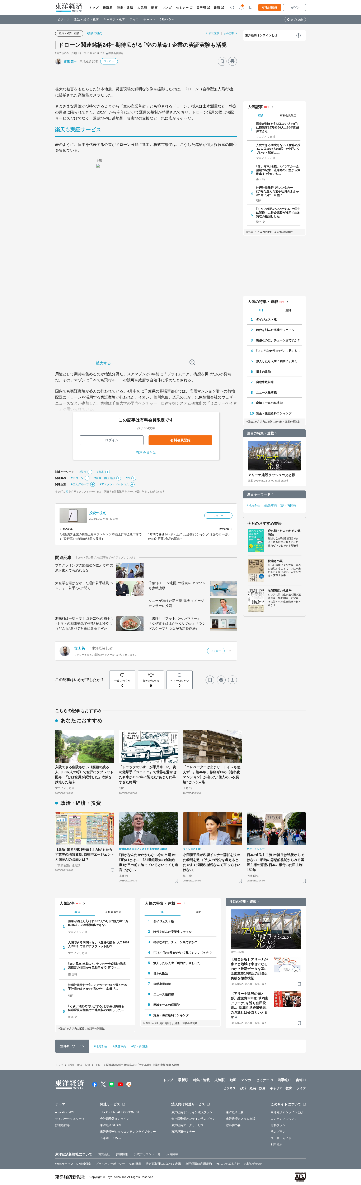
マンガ (167, 7)
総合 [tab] (261, 115)
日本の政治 (263, 371)
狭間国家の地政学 (280, 590)
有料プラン (278, 1125)
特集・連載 (125, 7)
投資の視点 (97, 513)
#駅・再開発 (288, 505)
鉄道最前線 (62, 1125)
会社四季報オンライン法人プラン (193, 1118)
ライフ (134, 19)
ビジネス (63, 19)
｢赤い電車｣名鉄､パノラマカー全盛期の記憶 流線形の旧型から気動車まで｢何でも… (278, 170)
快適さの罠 (275, 561)
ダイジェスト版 (266, 319)
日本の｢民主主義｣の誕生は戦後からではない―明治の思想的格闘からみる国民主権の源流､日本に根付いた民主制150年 (275, 862)
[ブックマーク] (222, 61)
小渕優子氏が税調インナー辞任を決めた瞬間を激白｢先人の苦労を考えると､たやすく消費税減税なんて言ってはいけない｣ (211, 862)
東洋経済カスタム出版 (240, 1118)
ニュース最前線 (266, 392)
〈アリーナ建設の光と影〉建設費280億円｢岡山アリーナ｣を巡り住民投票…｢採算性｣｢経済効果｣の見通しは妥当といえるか (249, 1005)
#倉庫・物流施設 (104, 478)
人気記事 (255, 107)
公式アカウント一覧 (147, 1154)
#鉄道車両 (270, 505)
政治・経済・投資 (86, 19)
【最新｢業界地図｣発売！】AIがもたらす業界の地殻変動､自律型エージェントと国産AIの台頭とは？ (84, 854)
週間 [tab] (288, 310)
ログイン (295, 7)
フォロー (109, 61)
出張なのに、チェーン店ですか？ (278, 340)
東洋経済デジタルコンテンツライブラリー (128, 1131)
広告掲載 (172, 1154)
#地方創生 (254, 505)
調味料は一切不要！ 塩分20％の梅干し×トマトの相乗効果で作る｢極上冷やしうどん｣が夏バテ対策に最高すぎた (84, 623)
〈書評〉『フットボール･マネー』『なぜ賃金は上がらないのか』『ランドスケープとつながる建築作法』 (177, 623)
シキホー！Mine (110, 1138)
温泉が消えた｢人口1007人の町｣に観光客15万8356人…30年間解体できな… (277, 127)
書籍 (217, 7)
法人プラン (278, 1131)
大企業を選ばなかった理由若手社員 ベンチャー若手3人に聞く (84, 585)
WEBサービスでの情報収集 (73, 1163)
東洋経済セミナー (183, 1131)
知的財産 (135, 1163)
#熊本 (100, 471)
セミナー (182, 7)
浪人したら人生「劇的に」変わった (279, 361)
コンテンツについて (284, 1118)
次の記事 (229, 33)
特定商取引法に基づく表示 (163, 1163)
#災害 (82, 471)
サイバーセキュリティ (70, 1118)
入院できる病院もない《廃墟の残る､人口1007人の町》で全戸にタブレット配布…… (278, 148)
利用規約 (276, 1144)
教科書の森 (233, 1125)
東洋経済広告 (235, 1112)
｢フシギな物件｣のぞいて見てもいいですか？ (279, 350)
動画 (154, 7)
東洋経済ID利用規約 (198, 1163)
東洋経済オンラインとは (261, 35)
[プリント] (232, 61)
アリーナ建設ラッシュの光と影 (271, 475)
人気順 (142, 7)
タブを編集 (297, 19)
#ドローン (77, 478)
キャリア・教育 (114, 19)
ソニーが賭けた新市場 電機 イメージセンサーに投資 (176, 603)
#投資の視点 (94, 33)
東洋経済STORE (111, 1125)
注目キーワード (259, 494)
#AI (128, 478)
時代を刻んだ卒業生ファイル (275, 330)
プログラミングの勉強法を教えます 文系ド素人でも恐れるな (84, 568)
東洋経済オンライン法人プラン (191, 1112)
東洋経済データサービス (187, 1125)
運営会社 (104, 1154)
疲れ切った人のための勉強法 (284, 532)
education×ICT (65, 1112)
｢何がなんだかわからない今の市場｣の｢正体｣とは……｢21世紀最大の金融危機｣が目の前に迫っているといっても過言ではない (148, 862)
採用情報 (122, 1154)
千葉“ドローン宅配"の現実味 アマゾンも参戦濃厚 (177, 585)
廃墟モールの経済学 (269, 403)
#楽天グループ (80, 484)
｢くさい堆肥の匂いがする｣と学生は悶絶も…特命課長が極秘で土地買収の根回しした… (278, 212)
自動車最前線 (265, 382)
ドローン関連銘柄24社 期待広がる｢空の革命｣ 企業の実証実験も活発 (142, 45)
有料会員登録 (269, 7)
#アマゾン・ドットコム (114, 484)
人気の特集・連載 (263, 302)
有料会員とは (146, 452)
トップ (94, 7)
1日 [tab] (261, 310)
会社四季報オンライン (115, 1118)
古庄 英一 (70, 61)
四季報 (201, 7)
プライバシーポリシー (110, 1163)
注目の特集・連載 (260, 433)
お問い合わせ (253, 1163)
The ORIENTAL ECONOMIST (119, 1112)
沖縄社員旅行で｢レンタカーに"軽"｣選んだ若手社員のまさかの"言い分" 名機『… (277, 191)
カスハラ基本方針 (228, 1163)
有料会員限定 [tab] (288, 115)
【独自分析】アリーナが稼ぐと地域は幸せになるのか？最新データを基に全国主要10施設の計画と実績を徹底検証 (249, 969)
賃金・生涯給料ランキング (273, 413)
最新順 (108, 7)
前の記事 (214, 33)
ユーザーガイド (281, 1138)
